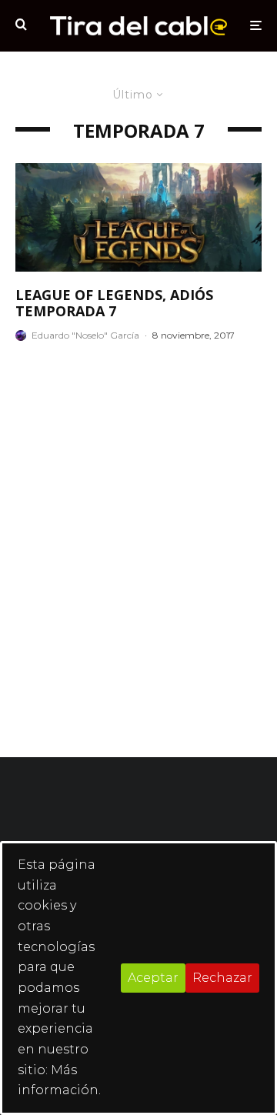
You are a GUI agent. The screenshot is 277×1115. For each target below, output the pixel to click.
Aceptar (153, 977)
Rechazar (222, 977)
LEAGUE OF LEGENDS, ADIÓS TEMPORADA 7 (114, 303)
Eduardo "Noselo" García (85, 335)
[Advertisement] (138, 549)
